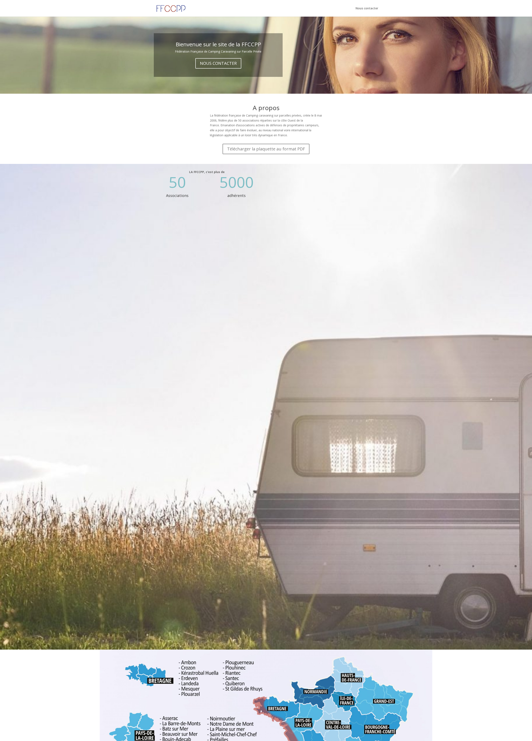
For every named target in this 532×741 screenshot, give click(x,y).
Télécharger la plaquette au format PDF (266, 149)
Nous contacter (367, 8)
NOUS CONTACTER (218, 63)
